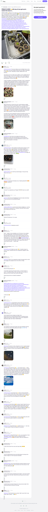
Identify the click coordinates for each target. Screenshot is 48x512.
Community (39, 1)
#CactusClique (12, 21)
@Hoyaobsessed (25, 28)
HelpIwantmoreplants (7, 101)
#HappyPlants (19, 19)
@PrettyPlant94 (5, 25)
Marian (5, 323)
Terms (25, 510)
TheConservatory (7, 195)
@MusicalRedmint (11, 28)
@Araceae (23, 27)
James (5, 312)
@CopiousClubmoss (7, 313)
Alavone (5, 230)
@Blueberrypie (17, 24)
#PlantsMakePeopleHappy (7, 20)
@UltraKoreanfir (18, 27)
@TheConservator (17, 6)
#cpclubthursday (21, 20)
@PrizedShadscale (21, 152)
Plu (4, 178)
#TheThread (4, 18)
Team (32, 1)
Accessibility (28, 510)
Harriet (5, 390)
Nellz (5, 343)
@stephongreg (4, 22)
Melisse (5, 490)
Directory (32, 510)
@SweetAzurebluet (11, 27)
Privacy (22, 510)
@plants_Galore (19, 28)
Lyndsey (5, 265)
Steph (5, 66)
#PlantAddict (14, 20)
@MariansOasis (11, 24)
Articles (28, 1)
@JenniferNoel (11, 22)
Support (16, 510)
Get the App (40, 17)
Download (44, 1)
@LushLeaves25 (5, 28)
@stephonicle (6, 136)
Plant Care (23, 1)
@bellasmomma (26, 26)
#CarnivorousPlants (5, 21)
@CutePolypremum (12, 25)
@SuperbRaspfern (19, 26)
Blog (35, 1)
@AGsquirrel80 (23, 22)
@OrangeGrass (5, 24)
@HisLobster (4, 27)
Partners (19, 510)
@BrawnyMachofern (20, 25)
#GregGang (4, 19)
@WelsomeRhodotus (20, 21)
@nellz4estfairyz (5, 26)
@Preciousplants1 (23, 24)
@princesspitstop (12, 26)
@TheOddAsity (17, 22)
